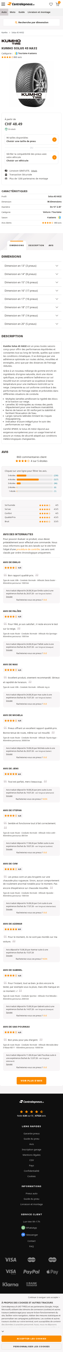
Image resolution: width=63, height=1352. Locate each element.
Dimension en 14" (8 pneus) (20, 274)
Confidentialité (31, 1170)
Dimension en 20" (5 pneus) (20, 324)
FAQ (31, 1246)
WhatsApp (31, 1227)
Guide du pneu (31, 1138)
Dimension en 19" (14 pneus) (21, 315)
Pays (31, 1165)
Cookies (31, 1176)
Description (36, 245)
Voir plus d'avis (31, 1080)
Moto (12, 12)
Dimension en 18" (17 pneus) (21, 307)
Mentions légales (32, 1154)
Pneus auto (31, 1193)
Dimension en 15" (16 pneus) (21, 282)
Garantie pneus (32, 1133)
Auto (4, 12)
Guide (22, 12)
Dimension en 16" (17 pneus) (21, 290)
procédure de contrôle (28, 549)
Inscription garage (31, 1149)
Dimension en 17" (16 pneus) (21, 299)
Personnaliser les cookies (31, 1346)
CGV (31, 1160)
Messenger (32, 1234)
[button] (31, 475)
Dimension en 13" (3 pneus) (20, 265)
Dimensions (16, 245)
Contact (31, 1240)
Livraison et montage (39, 12)
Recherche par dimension (33, 22)
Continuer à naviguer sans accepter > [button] (44, 1297)
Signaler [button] (9, 597)
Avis (51, 245)
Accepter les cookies (31, 1338)
